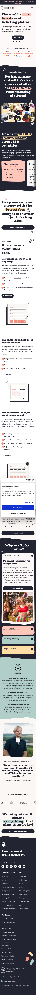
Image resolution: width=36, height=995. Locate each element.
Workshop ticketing (8, 956)
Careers (3, 880)
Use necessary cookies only (18, 513)
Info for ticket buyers (8, 901)
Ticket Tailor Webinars (8, 919)
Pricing (21, 884)
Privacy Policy (17, 985)
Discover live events (8, 932)
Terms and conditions (8, 887)
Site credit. (24, 977)
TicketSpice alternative (9, 939)
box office (17, 278)
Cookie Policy (25, 985)
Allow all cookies (18, 507)
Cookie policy (5, 898)
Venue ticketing (6, 952)
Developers (22, 898)
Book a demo (23, 880)
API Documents (24, 901)
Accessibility (23, 894)
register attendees (24, 422)
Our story (4, 876)
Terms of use (5, 884)
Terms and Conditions (7, 985)
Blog (20, 905)
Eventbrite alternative (8, 936)
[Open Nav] (32, 8)
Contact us (22, 876)
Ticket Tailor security (8, 909)
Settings (27, 502)
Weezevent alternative (8, 949)
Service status (23, 909)
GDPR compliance (7, 905)
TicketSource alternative (5, 944)
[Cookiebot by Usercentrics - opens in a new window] (26, 480)
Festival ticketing (7, 960)
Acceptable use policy (8, 894)
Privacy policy (5, 891)
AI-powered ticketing (8, 963)
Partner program (24, 891)
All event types (6, 928)
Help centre (22, 887)
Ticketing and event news (8, 923)
